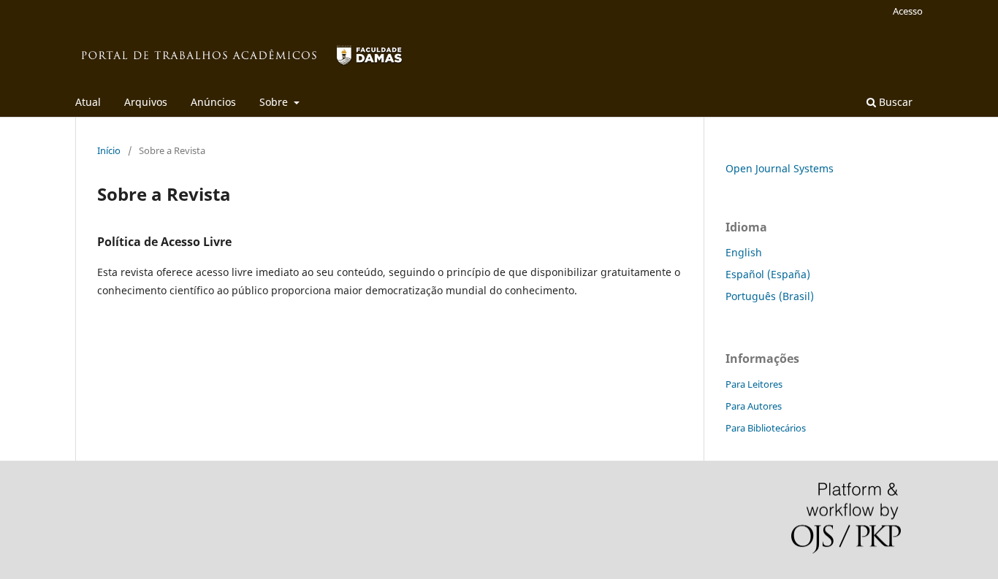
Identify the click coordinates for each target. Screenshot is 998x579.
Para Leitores (753, 384)
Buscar (894, 102)
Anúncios (213, 102)
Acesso (908, 11)
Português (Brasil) (769, 296)
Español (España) (767, 274)
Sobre (275, 102)
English (743, 252)
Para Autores (753, 406)
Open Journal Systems (779, 168)
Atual (88, 102)
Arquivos (145, 102)
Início (109, 150)
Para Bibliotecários (765, 427)
